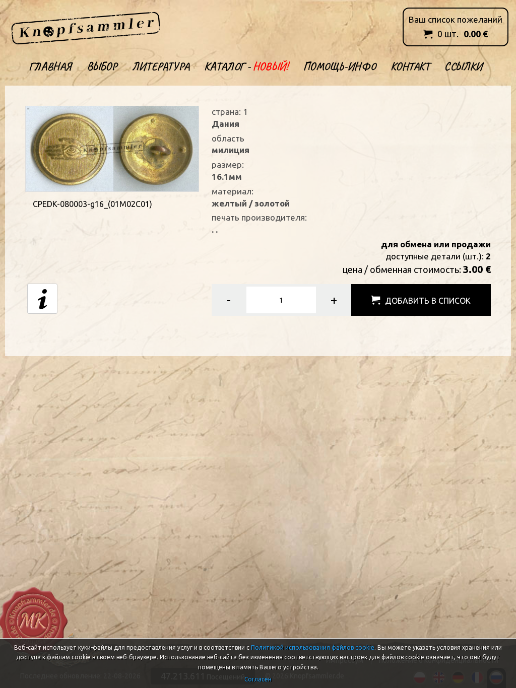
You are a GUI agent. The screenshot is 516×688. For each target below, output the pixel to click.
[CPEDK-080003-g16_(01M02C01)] (112, 148)
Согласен (258, 679)
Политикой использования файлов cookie (312, 647)
